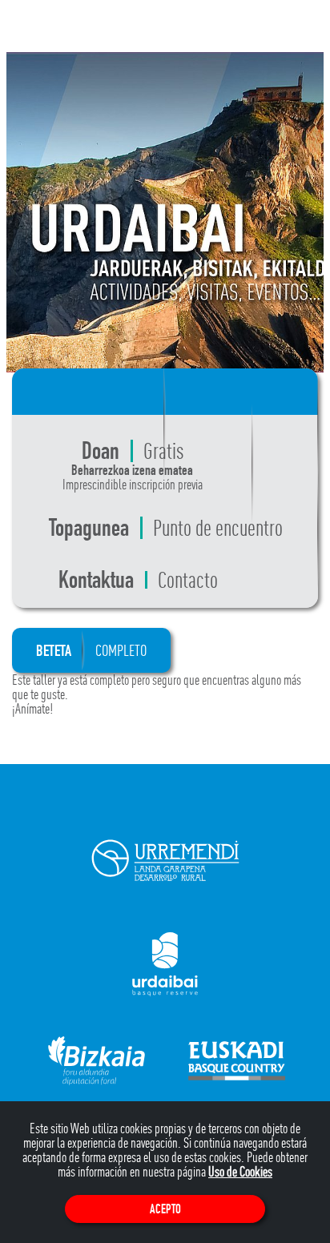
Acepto (165, 1209)
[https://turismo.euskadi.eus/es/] (236, 1059)
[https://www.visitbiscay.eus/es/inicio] (96, 1059)
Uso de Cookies (240, 1171)
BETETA (91, 650)
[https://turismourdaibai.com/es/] (165, 963)
